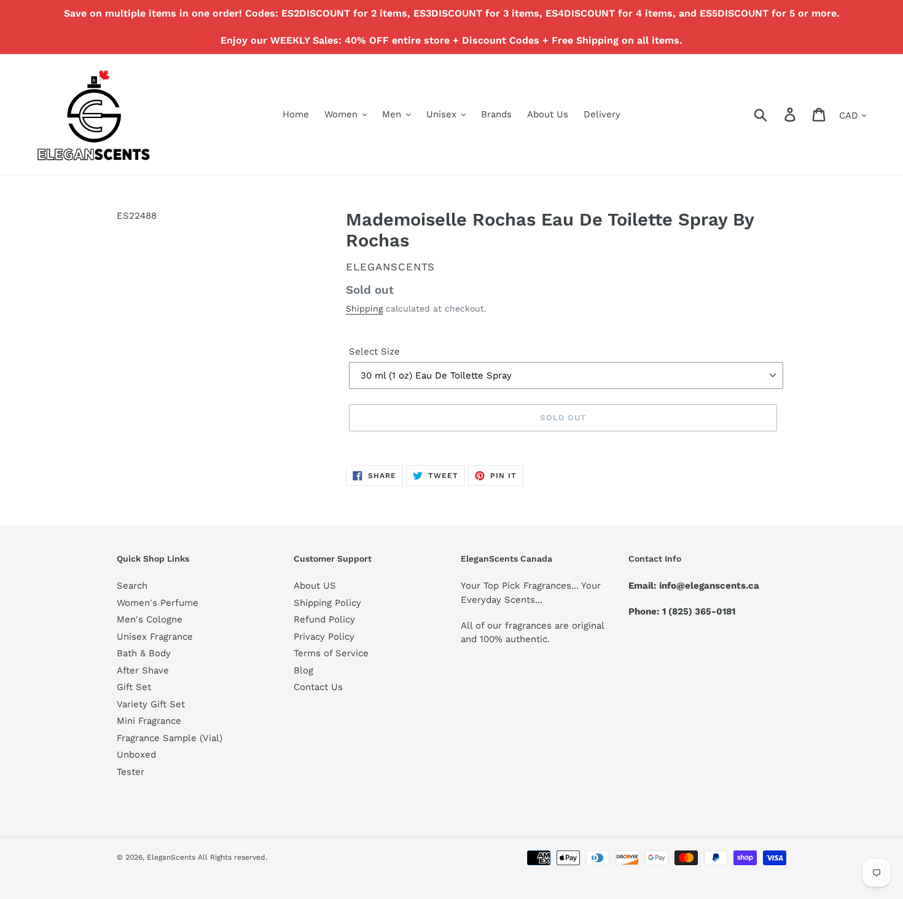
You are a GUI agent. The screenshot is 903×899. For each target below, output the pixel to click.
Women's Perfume (157, 602)
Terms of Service (331, 653)
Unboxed (136, 754)
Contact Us (318, 687)
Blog (303, 670)
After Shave (143, 670)
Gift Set (134, 687)
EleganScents (390, 267)
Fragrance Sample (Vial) (169, 738)
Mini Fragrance (149, 720)
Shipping (364, 308)
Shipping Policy (327, 602)
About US (315, 585)
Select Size (374, 351)
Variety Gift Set (151, 704)
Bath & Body (144, 653)
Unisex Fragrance (155, 636)
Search (132, 585)
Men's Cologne (149, 619)
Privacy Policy (324, 636)
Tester (130, 771)
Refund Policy (324, 619)
